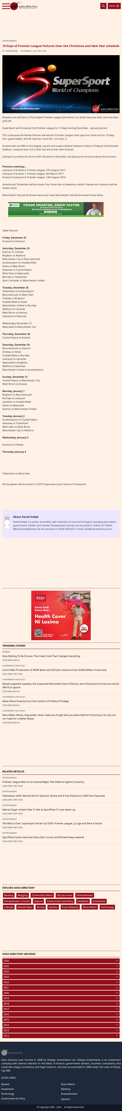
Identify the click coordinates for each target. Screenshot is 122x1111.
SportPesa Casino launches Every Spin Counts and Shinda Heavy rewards (43, 837)
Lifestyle (8, 907)
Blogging (23, 895)
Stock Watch (90, 907)
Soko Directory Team (12, 674)
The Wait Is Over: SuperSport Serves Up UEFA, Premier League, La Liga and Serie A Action (52, 823)
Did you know (64, 895)
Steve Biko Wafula (11, 660)
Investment (99, 901)
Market (5, 1084)
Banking (8, 895)
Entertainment (84, 895)
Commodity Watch (42, 895)
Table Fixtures (10, 230)
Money (40, 907)
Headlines (83, 901)
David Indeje (12, 51)
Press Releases (70, 907)
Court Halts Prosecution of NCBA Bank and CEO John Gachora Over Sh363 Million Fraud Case (54, 670)
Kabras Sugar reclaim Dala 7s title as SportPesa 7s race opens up (38, 809)
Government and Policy (60, 901)
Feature (38, 901)
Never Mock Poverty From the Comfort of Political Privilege (35, 701)
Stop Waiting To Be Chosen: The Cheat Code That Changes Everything (41, 656)
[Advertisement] (61, 19)
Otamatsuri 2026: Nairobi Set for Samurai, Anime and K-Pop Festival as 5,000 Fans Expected (53, 795)
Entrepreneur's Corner (17, 901)
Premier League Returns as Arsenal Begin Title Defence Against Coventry (43, 782)
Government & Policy (13, 1098)
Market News (25, 907)
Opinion (53, 907)
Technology (107, 907)
